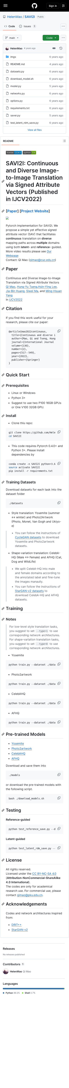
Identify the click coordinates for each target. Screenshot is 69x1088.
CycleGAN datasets (28, 537)
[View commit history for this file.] (61, 48)
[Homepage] (34, 6)
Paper (12, 211)
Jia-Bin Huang (15, 291)
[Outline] (64, 141)
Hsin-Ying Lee (47, 286)
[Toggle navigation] (5, 5)
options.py (16, 100)
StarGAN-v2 (20, 929)
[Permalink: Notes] (3, 619)
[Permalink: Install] (3, 415)
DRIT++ (17, 924)
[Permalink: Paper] (3, 268)
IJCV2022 (15, 299)
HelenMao (14, 17)
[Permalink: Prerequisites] (3, 385)
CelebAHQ (18, 753)
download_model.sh (21, 78)
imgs (13, 56)
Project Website (34, 211)
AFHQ (15, 758)
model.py (15, 86)
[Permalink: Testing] (3, 810)
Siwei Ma (32, 291)
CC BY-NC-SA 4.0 (44, 873)
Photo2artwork (22, 748)
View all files (35, 129)
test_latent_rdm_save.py (24, 122)
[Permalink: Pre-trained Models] (3, 734)
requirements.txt (20, 108)
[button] (59, 330)
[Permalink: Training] (3, 608)
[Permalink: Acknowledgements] (3, 903)
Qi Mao (10, 286)
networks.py (17, 93)
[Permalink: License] (3, 859)
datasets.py (17, 71)
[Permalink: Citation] (3, 308)
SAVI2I (30, 17)
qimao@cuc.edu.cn (42, 260)
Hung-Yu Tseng (27, 286)
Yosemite (18, 743)
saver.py (15, 115)
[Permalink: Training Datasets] (3, 482)
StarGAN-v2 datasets (29, 591)
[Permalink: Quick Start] (3, 374)
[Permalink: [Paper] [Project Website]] (3, 211)
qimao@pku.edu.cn (29, 895)
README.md (17, 64)
